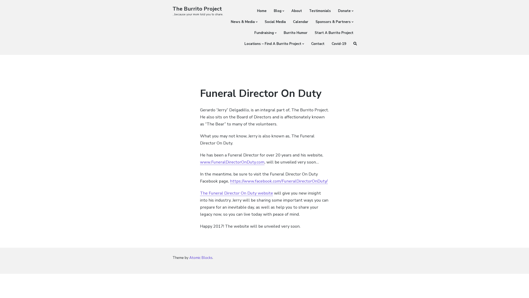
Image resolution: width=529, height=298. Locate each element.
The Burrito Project (197, 8)
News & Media (243, 21)
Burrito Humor (295, 32)
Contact (317, 43)
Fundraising (264, 32)
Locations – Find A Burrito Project (272, 43)
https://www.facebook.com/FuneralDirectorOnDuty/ (279, 181)
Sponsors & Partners (333, 21)
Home (262, 10)
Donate (344, 10)
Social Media (275, 21)
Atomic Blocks (200, 257)
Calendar (300, 21)
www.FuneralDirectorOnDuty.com (232, 162)
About (296, 10)
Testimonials (320, 10)
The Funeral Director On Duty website (236, 193)
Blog (277, 10)
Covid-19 (339, 43)
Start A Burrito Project (334, 32)
